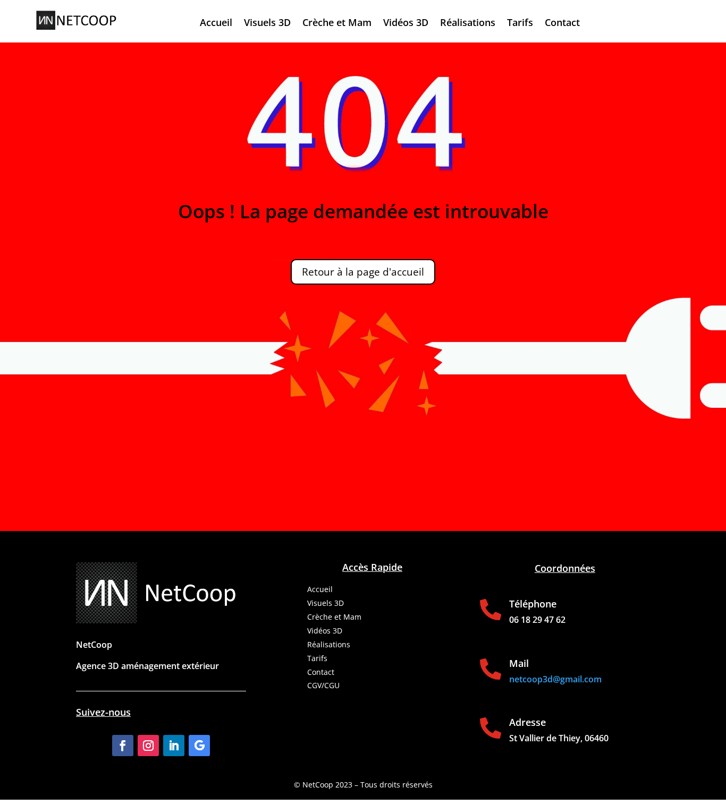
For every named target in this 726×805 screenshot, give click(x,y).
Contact (562, 24)
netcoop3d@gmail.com (555, 679)
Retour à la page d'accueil (363, 272)
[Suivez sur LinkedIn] (173, 745)
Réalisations (467, 24)
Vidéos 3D (405, 24)
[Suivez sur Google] (199, 745)
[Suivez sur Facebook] (122, 745)
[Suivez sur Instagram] (148, 745)
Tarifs (520, 24)
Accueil (216, 24)
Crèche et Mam (337, 24)
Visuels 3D (267, 24)
